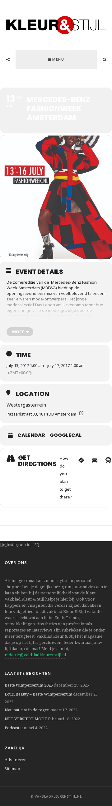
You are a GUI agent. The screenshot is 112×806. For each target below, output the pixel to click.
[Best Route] (81, 478)
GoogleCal (66, 435)
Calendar (31, 435)
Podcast (12, 728)
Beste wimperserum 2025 (29, 685)
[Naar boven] (96, 786)
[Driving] (94, 478)
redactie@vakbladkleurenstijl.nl (35, 654)
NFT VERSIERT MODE (26, 719)
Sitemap (12, 768)
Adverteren (15, 759)
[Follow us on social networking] (8, 59)
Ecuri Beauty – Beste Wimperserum (38, 694)
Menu (58, 59)
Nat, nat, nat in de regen (27, 710)
